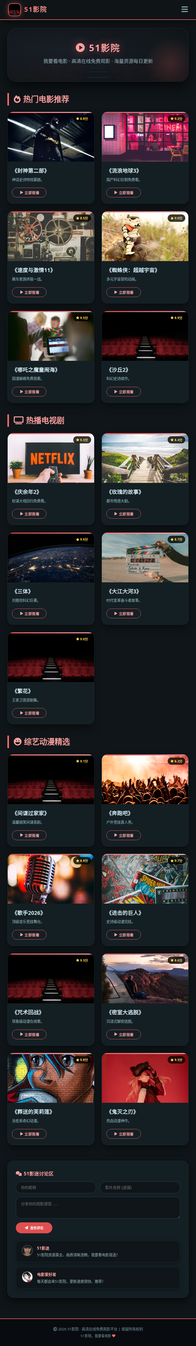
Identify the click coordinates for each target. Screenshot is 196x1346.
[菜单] (184, 9)
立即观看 (31, 193)
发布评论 (36, 1228)
